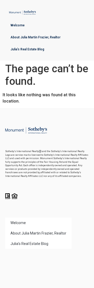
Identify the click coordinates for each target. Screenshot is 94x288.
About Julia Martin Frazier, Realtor (35, 37)
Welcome (17, 25)
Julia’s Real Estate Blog (27, 49)
